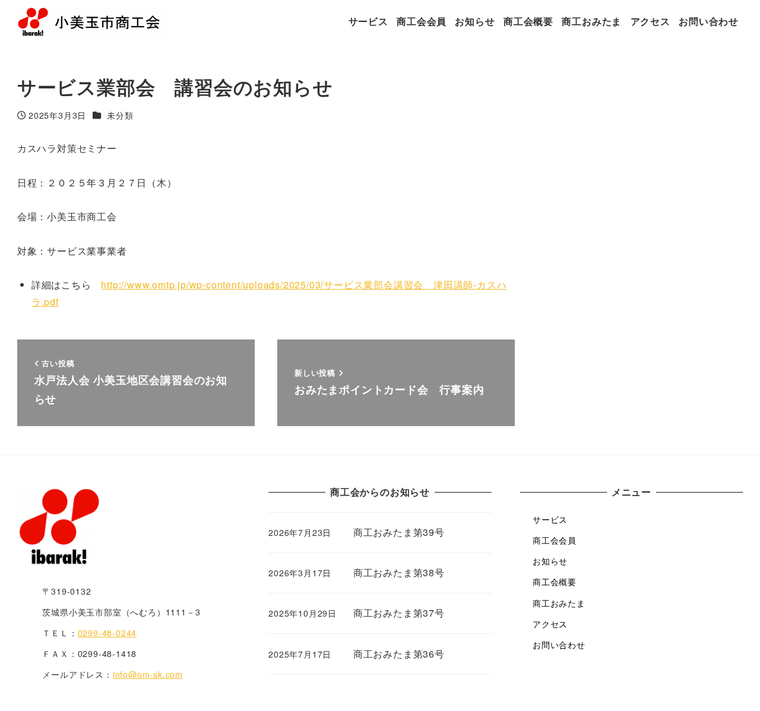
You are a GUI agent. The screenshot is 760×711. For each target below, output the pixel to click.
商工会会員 (555, 540)
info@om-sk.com (148, 674)
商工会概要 (555, 582)
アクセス (550, 624)
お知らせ (550, 561)
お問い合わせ (559, 644)
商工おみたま (559, 603)
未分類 (120, 115)
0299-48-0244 (107, 633)
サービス (550, 519)
